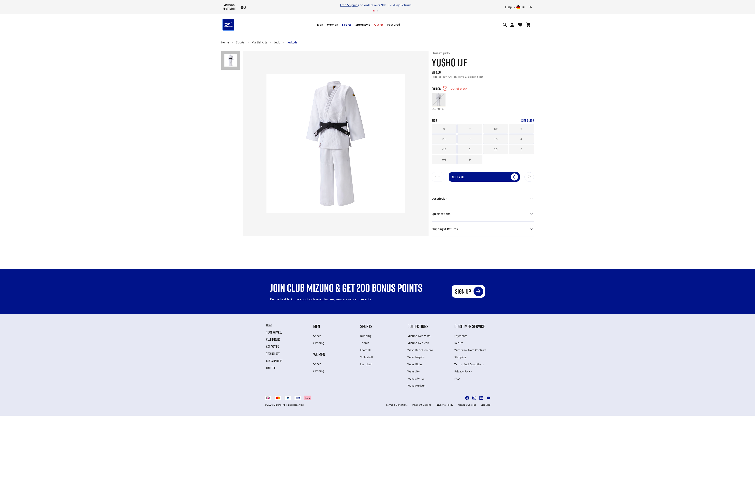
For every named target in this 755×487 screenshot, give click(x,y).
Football (365, 350)
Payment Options (421, 404)
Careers (271, 368)
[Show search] (505, 24)
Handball (366, 364)
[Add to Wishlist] (529, 177)
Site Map (486, 404)
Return (458, 343)
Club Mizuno (273, 339)
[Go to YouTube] (489, 398)
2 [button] (521, 129)
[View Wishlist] (520, 24)
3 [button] (470, 139)
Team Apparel (274, 332)
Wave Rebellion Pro (420, 350)
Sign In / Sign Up (403, 5)
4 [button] (521, 139)
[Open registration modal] (512, 24)
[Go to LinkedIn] (481, 398)
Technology (273, 354)
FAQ (457, 378)
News (269, 325)
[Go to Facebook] (467, 398)
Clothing (318, 343)
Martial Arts (259, 42)
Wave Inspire (416, 357)
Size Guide (527, 120)
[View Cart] (528, 24)
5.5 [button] (496, 149)
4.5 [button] (444, 149)
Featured (393, 24)
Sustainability (274, 361)
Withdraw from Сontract (470, 350)
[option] (439, 100)
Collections (417, 326)
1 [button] (470, 129)
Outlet (378, 24)
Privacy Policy (463, 371)
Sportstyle (362, 24)
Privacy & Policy (444, 404)
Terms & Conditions (397, 404)
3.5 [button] (496, 139)
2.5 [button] (444, 139)
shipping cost (475, 76)
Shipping (460, 357)
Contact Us (272, 347)
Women (332, 24)
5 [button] (470, 149)
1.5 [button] (496, 129)
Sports (346, 24)
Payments (460, 336)
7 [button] (470, 159)
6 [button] (521, 149)
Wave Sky (413, 371)
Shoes (317, 336)
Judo (277, 42)
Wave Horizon (416, 385)
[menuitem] (320, 24)
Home (225, 42)
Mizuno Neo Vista (418, 336)
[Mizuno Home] (229, 7)
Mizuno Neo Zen (418, 343)
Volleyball (366, 357)
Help (508, 7)
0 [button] (444, 129)
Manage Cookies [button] (467, 404)
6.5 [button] (444, 159)
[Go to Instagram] (474, 398)
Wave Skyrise (416, 378)
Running (365, 336)
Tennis (364, 343)
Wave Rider (414, 364)
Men (320, 24)
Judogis (292, 42)
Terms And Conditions (469, 364)
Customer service (469, 326)
